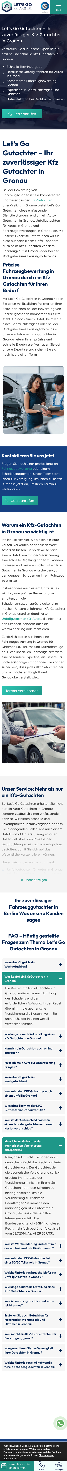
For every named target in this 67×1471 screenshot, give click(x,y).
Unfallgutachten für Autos (21, 619)
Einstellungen (46, 1455)
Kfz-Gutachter (41, 200)
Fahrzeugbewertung (17, 469)
